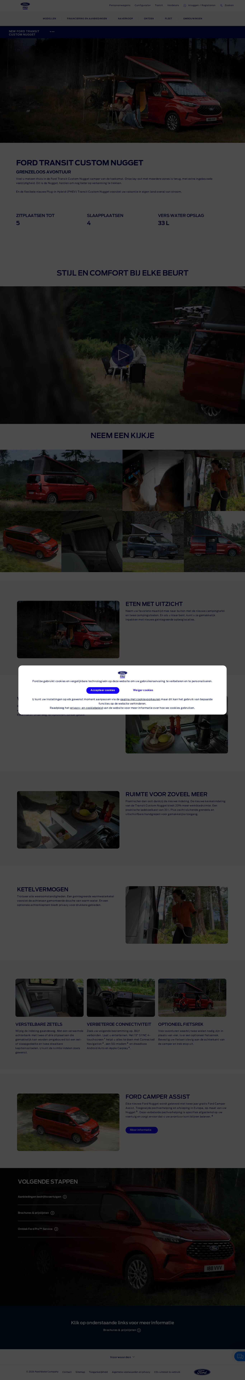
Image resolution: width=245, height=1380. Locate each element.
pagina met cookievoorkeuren (140, 699)
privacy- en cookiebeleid (86, 708)
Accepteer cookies (103, 690)
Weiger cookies (143, 690)
